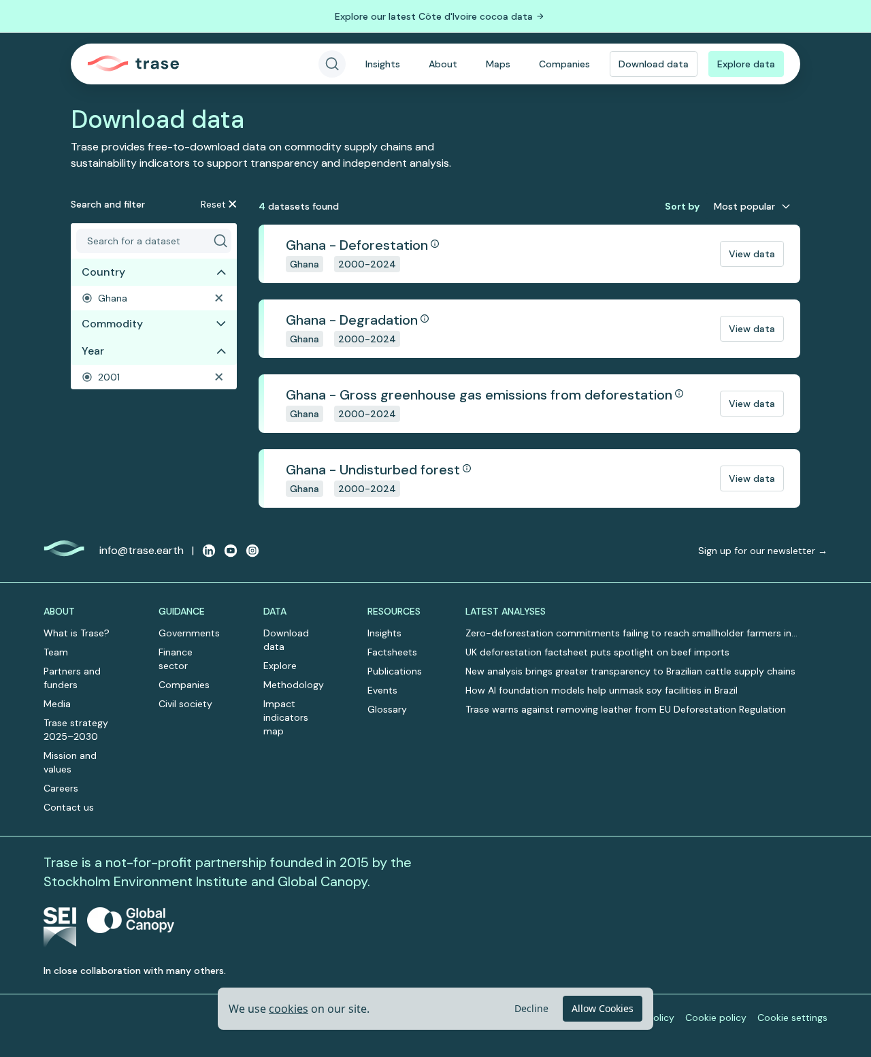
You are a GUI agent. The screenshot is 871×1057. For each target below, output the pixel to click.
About (443, 64)
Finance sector (176, 659)
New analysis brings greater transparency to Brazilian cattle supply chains (630, 671)
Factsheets (392, 652)
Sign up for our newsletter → (762, 550)
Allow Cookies (603, 1008)
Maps (498, 64)
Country (103, 272)
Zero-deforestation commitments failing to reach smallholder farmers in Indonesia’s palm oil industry (628, 633)
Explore (280, 666)
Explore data (746, 64)
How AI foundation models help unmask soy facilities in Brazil (601, 690)
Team (56, 652)
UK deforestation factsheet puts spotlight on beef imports (597, 652)
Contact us (69, 807)
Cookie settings (792, 1017)
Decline (531, 1008)
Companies (564, 64)
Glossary (387, 709)
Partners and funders (72, 678)
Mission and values (70, 762)
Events (382, 690)
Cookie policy (715, 1017)
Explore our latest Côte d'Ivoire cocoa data (434, 16)
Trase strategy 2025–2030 (76, 730)
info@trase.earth (141, 550)
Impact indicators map (285, 717)
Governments (189, 633)
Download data (654, 64)
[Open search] (332, 64)
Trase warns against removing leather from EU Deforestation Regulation (625, 709)
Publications (394, 671)
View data (752, 254)
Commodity (112, 323)
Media (57, 704)
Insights (382, 64)
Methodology (293, 685)
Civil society (185, 704)
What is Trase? (77, 633)
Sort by (682, 206)
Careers (61, 788)
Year (93, 351)
